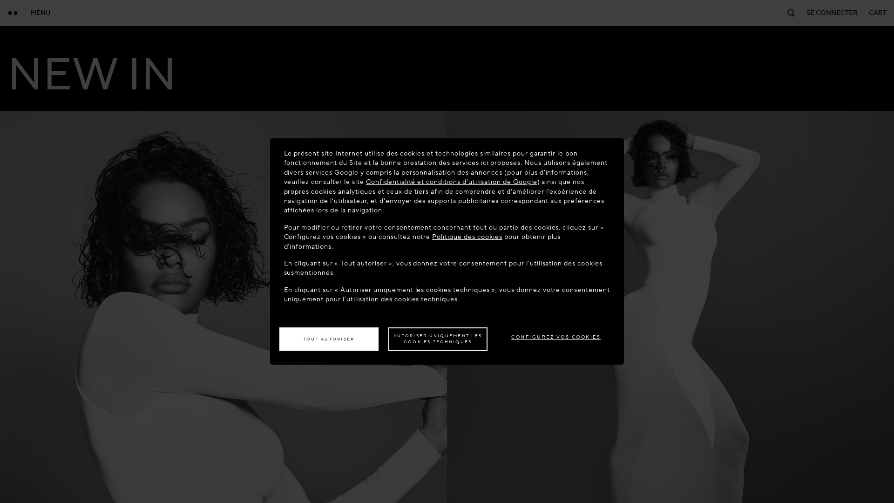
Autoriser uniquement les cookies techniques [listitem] (437, 339)
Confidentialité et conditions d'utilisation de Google (451, 182)
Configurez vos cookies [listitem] (556, 337)
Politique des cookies (467, 237)
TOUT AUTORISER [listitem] (329, 339)
